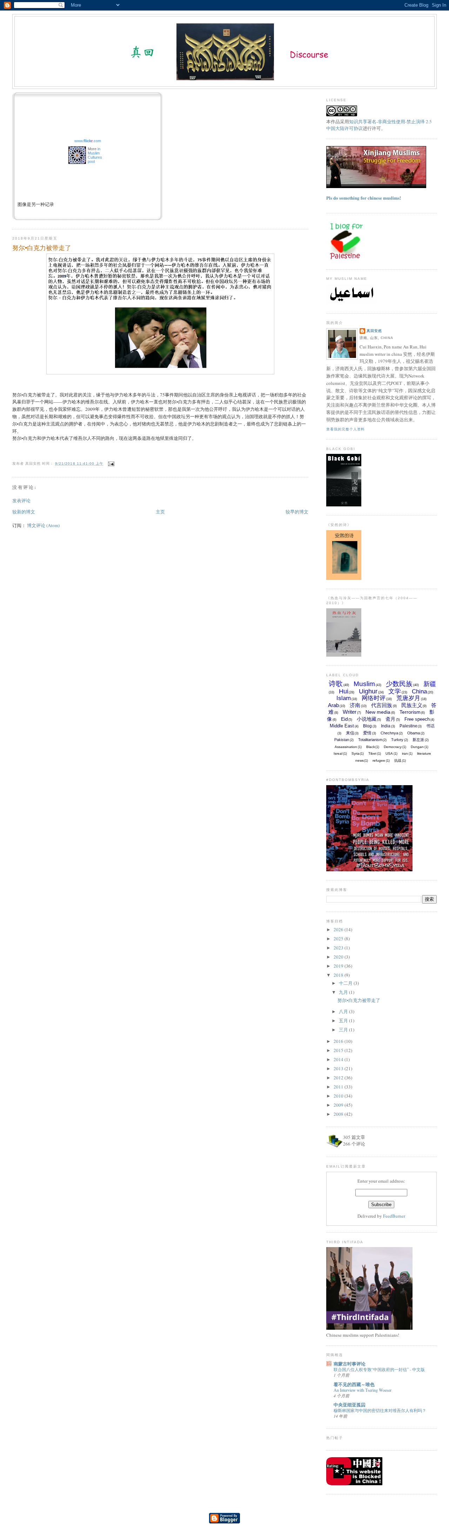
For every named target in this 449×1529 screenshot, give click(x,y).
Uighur (368, 691)
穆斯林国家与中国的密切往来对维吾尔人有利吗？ (380, 1410)
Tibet (372, 753)
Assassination (346, 747)
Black (370, 747)
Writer (349, 712)
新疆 (429, 683)
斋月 (390, 719)
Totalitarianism (370, 740)
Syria (355, 753)
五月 (344, 1020)
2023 (339, 948)
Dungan (417, 747)
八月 (344, 1011)
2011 (339, 1087)
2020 (339, 957)
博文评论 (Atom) (43, 525)
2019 (339, 966)
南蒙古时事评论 (350, 1363)
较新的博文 (23, 511)
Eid (344, 719)
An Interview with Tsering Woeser (362, 1390)
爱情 (367, 733)
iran (405, 753)
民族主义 (411, 705)
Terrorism (410, 712)
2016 (339, 1041)
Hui (343, 691)
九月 (344, 992)
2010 (339, 1096)
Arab (333, 705)
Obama (413, 733)
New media (378, 712)
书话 (430, 726)
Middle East (342, 725)
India (385, 726)
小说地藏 (366, 719)
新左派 (418, 740)
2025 (339, 938)
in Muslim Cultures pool (95, 155)
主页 (160, 511)
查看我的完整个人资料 (345, 429)
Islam (343, 698)
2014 (339, 1059)
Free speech (417, 719)
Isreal (338, 753)
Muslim (364, 683)
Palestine (408, 726)
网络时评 (374, 698)
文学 (394, 691)
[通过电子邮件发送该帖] (110, 463)
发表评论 (21, 500)
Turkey (397, 740)
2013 (339, 1068)
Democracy (393, 747)
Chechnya (389, 733)
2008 (339, 1114)
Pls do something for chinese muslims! (363, 197)
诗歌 (336, 683)
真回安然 (374, 331)
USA (389, 753)
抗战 (397, 760)
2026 (339, 929)
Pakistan (341, 740)
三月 (344, 1029)
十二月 (346, 983)
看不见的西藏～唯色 (354, 1384)
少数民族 (399, 683)
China (419, 691)
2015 (339, 1050)
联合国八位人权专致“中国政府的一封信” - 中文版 (379, 1369)
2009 (339, 1105)
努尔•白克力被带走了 (41, 247)
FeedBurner (394, 1216)
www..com (87, 141)
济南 (355, 705)
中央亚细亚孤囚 (350, 1404)
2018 (339, 975)
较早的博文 (297, 511)
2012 (339, 1077)
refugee (379, 760)
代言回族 (381, 705)
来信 (350, 733)
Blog (367, 726)
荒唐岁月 (408, 698)
